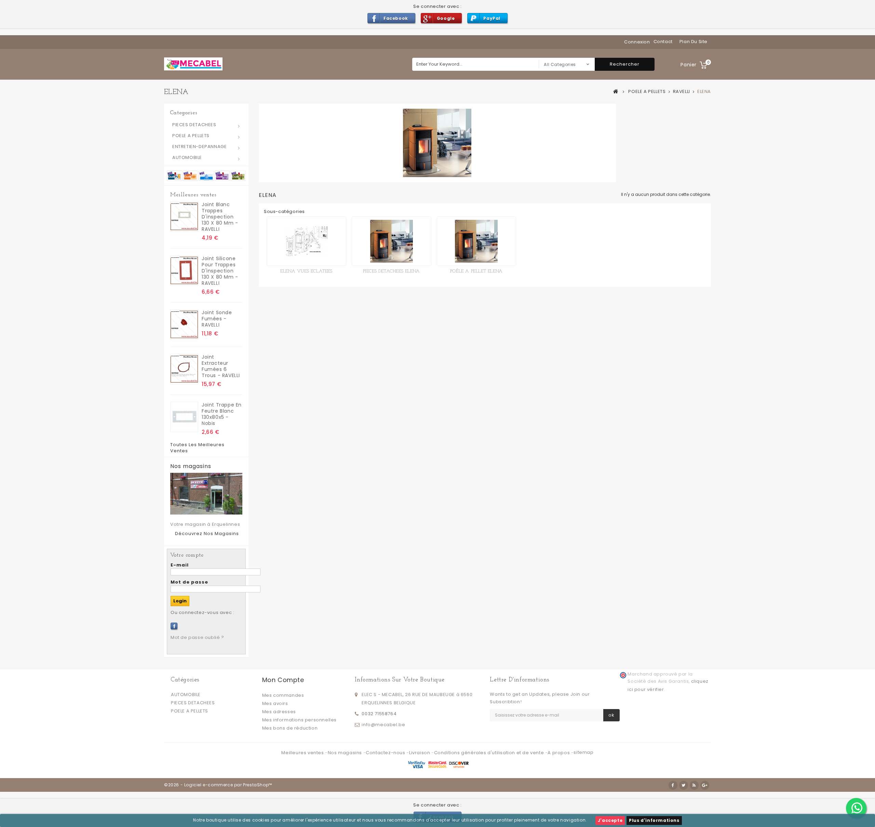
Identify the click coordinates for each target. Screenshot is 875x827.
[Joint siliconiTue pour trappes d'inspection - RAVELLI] (184, 270)
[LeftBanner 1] (206, 175)
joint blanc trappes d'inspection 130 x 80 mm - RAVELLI (220, 216)
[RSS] (694, 785)
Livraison (420, 752)
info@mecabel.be (383, 724)
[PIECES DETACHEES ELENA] (391, 241)
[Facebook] (174, 626)
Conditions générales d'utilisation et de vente (489, 752)
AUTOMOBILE (187, 157)
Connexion (637, 42)
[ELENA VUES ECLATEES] (306, 241)
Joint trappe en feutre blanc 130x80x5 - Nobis (222, 414)
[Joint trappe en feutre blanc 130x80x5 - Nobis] (184, 417)
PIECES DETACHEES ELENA (391, 271)
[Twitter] (683, 785)
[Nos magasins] (206, 494)
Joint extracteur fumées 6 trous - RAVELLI (221, 366)
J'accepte (610, 820)
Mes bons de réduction (290, 728)
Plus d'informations (654, 820)
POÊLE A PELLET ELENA (476, 271)
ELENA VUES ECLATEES (306, 271)
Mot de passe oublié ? (197, 637)
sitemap (583, 752)
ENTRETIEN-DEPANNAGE (199, 146)
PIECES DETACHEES (194, 124)
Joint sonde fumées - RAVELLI (217, 318)
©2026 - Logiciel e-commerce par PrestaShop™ (218, 785)
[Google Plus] (704, 785)
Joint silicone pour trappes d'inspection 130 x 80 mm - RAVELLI (220, 270)
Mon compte (283, 680)
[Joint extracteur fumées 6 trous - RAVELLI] (184, 369)
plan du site (693, 41)
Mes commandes (283, 695)
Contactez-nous (386, 752)
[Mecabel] (193, 63)
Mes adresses (279, 711)
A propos (559, 752)
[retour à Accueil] (616, 91)
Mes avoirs (275, 703)
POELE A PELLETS (191, 135)
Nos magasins (190, 466)
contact (663, 41)
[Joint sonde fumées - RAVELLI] (184, 324)
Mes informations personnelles (299, 720)
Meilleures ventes (193, 195)
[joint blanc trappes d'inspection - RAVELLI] (184, 216)
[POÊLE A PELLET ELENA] (476, 241)
